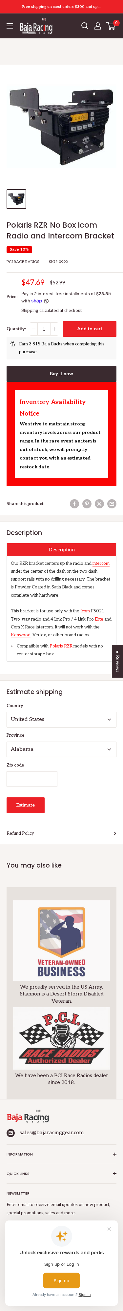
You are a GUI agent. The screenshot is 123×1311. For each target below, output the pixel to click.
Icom (85, 611)
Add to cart (89, 329)
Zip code (15, 765)
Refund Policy (20, 833)
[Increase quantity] (54, 329)
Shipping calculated (40, 310)
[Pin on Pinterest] (87, 503)
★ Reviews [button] (117, 661)
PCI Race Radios (23, 261)
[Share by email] (111, 503)
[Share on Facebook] (74, 503)
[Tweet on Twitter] (99, 503)
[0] (111, 26)
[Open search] (85, 26)
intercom (101, 563)
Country (15, 705)
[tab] (61, 549)
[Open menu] (10, 26)
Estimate (25, 805)
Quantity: (16, 329)
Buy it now (61, 374)
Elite (99, 619)
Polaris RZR (61, 646)
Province (15, 735)
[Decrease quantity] (33, 329)
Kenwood (21, 635)
